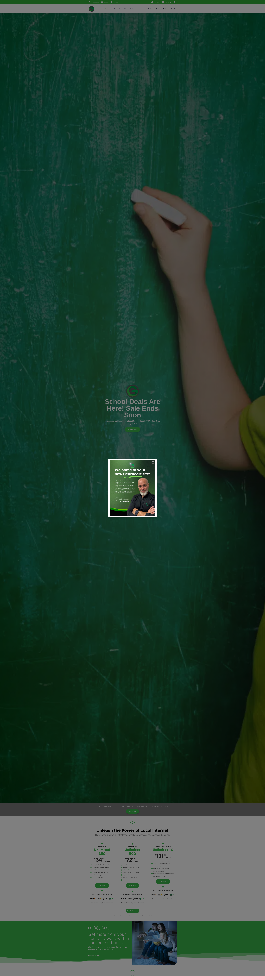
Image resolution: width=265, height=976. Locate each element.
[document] (132, 488)
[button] (153, 462)
